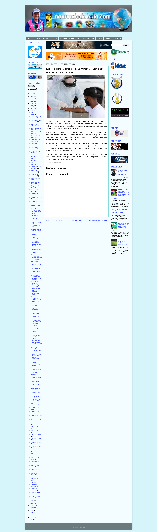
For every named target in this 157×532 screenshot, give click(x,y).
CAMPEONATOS (88, 38)
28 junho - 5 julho (36, 404)
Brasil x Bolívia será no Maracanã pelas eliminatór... (36, 284)
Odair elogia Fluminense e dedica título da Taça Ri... (36, 277)
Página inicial (77, 220)
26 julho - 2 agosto (34, 194)
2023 (31, 103)
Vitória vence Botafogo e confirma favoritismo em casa (122, 243)
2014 (31, 512)
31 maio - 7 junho (36, 419)
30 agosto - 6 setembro (35, 175)
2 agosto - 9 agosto (34, 190)
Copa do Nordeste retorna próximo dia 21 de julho (36, 230)
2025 (31, 98)
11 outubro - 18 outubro (35, 152)
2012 (31, 517)
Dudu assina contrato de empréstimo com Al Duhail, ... (36, 257)
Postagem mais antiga (98, 220)
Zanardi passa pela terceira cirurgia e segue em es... (36, 363)
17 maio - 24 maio (36, 427)
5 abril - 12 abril (35, 450)
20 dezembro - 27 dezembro (36, 117)
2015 (31, 510)
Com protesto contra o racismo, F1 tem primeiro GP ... (36, 399)
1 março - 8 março (34, 470)
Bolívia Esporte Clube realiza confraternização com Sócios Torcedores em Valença (119, 211)
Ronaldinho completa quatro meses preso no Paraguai (36, 350)
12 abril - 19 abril (36, 446)
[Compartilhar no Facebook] (58, 162)
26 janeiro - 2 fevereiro (35, 489)
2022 (31, 106)
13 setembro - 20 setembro (36, 167)
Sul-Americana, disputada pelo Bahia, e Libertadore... (36, 218)
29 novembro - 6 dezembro (36, 128)
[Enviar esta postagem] (50, 162)
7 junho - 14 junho (36, 415)
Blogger (82, 527)
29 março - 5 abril (36, 454)
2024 (31, 101)
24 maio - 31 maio (36, 423)
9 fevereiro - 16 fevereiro (35, 481)
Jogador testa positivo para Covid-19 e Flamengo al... (35, 314)
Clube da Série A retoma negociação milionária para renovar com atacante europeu (123, 173)
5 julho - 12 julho (36, 205)
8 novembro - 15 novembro (36, 136)
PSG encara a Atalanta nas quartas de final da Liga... (36, 243)
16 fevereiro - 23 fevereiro (36, 477)
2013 (31, 515)
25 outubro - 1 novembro (35, 144)
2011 (31, 519)
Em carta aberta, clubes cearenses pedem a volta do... (35, 391)
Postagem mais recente (55, 220)
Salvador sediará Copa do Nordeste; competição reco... (36, 291)
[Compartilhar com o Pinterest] (60, 162)
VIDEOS (108, 38)
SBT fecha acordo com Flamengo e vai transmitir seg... (36, 211)
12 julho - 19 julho (36, 201)
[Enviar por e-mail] (53, 162)
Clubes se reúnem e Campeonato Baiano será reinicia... (36, 250)
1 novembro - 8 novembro (35, 140)
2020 (31, 110)
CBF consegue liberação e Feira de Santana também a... (35, 306)
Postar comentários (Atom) (58, 224)
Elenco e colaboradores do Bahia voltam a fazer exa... (36, 377)
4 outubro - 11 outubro (35, 155)
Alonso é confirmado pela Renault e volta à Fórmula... (36, 321)
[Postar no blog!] (55, 162)
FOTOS (99, 38)
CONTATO (117, 38)
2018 (31, 503)
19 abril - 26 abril (36, 442)
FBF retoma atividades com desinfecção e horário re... (36, 336)
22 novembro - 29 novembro (36, 132)
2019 (31, 500)
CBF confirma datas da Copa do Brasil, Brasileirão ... (36, 370)
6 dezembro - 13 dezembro (36, 125)
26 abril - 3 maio (36, 438)
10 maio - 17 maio (36, 430)
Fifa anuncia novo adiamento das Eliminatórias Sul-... (36, 224)
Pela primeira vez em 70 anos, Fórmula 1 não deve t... (36, 264)
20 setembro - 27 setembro (36, 163)
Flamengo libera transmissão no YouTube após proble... (36, 383)
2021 (31, 108)
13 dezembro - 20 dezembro (36, 121)
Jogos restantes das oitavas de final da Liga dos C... (36, 343)
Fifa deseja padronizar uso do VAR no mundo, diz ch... (36, 237)
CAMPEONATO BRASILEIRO (69, 38)
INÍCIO (30, 38)
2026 (31, 96)
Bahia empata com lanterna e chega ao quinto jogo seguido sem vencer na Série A (123, 226)
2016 (31, 508)
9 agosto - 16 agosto (35, 186)
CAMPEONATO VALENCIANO (46, 38)
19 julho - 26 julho (36, 197)
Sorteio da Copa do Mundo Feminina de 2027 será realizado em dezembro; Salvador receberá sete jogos (120, 194)
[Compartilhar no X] (57, 162)
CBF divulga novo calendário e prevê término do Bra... (36, 271)
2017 (31, 505)
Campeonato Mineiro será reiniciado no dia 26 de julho (36, 299)
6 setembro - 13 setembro (35, 171)
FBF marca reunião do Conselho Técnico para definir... (35, 328)
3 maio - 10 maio (36, 434)
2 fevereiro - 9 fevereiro (35, 485)
